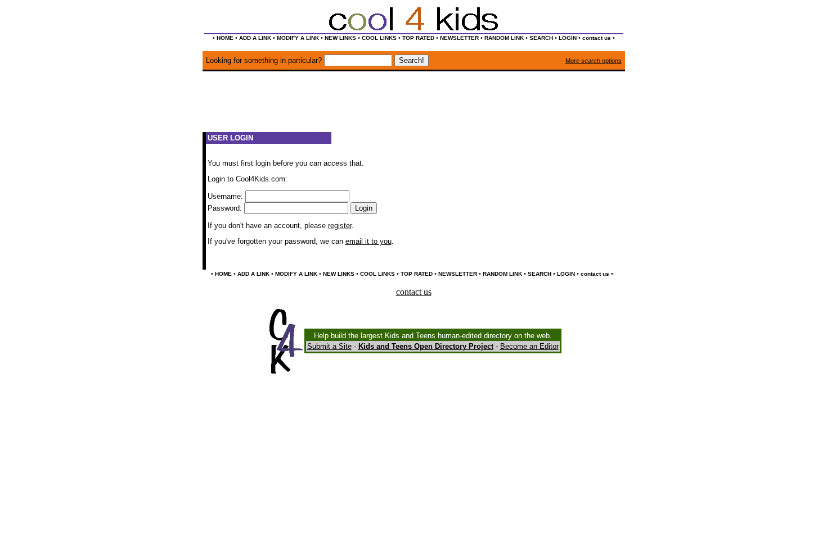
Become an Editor (529, 346)
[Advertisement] (413, 106)
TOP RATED (418, 38)
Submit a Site (329, 346)
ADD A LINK (255, 38)
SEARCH (541, 38)
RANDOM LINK (504, 38)
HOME (225, 38)
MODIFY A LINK (298, 38)
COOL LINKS (379, 38)
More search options (593, 60)
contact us (596, 38)
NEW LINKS (340, 38)
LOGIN (568, 38)
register (340, 225)
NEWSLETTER (459, 38)
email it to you (368, 241)
